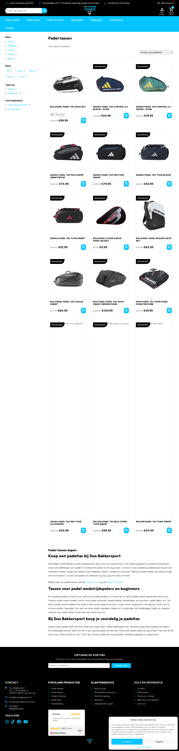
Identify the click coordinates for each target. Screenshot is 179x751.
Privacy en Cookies (143, 747)
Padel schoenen (55, 20)
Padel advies (142, 692)
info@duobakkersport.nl (20, 697)
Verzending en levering (104, 692)
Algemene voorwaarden (148, 700)
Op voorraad (14, 109)
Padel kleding (116, 20)
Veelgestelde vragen (103, 703)
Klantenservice (167, 3)
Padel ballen (77, 20)
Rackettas (13, 93)
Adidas (11, 54)
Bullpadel (12, 46)
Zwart (20, 71)
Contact (141, 688)
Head (10, 41)
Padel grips (96, 20)
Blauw (32, 71)
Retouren (98, 700)
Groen (10, 77)
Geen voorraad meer (17, 105)
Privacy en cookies (145, 696)
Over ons (141, 703)
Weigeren (159, 742)
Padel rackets (57, 688)
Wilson (11, 58)
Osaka (11, 50)
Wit (8, 71)
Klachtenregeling (102, 696)
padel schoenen (115, 582)
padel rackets (92, 582)
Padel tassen (33, 20)
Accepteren (127, 742)
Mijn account (100, 688)
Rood (22, 77)
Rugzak (11, 89)
